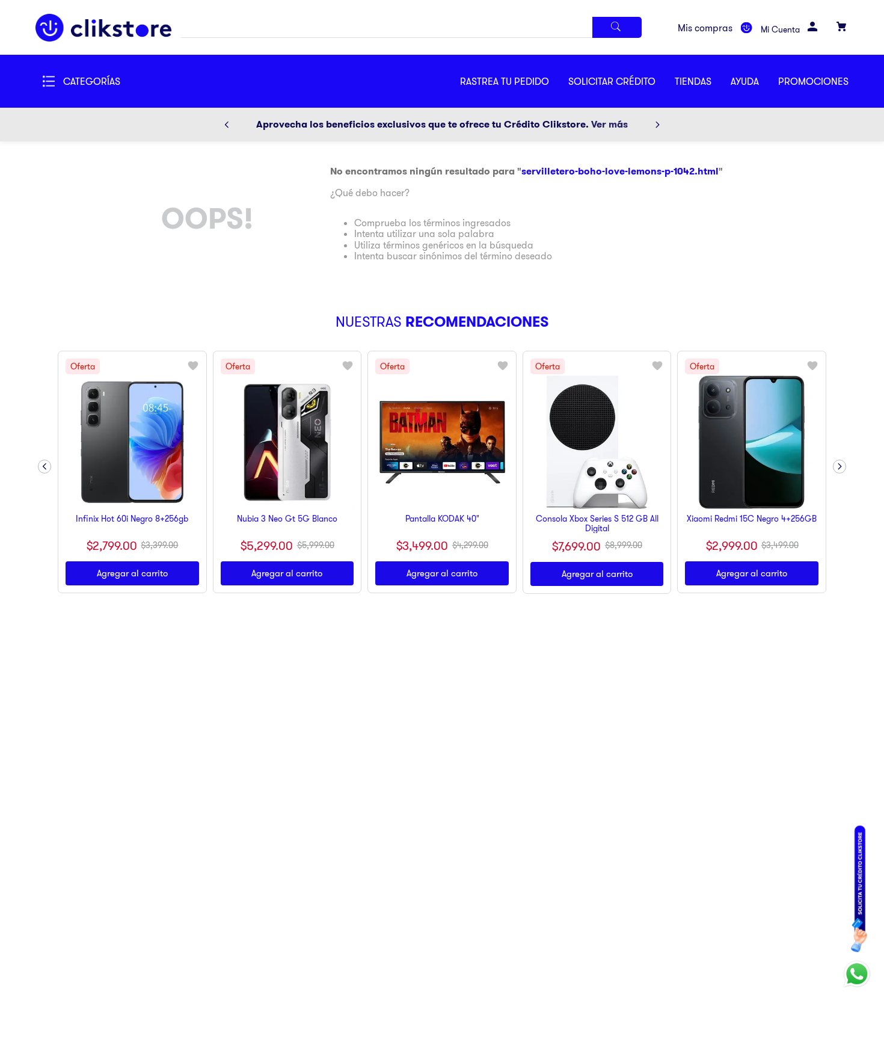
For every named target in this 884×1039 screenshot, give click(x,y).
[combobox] (411, 27)
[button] (621, 81)
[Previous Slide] (227, 125)
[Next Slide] (657, 125)
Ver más (609, 124)
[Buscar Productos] (617, 27)
